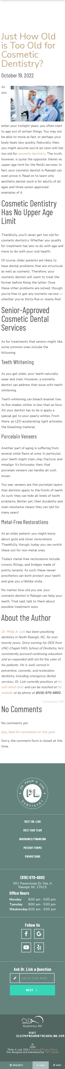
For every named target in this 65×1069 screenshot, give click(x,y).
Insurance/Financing (32, 839)
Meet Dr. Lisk (32, 821)
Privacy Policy (49, 1049)
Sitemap (35, 1049)
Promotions (32, 856)
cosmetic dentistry (32, 153)
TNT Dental (52, 1052)
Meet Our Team (32, 830)
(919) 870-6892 (32, 877)
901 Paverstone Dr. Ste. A (32, 885)
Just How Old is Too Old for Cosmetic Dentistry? (28, 50)
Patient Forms (32, 847)
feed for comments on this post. (28, 732)
